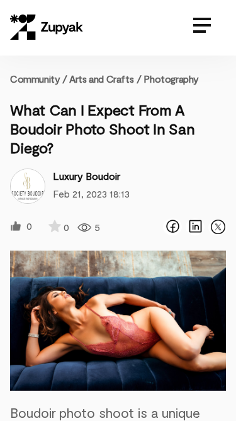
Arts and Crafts (101, 79)
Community (38, 79)
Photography (171, 79)
